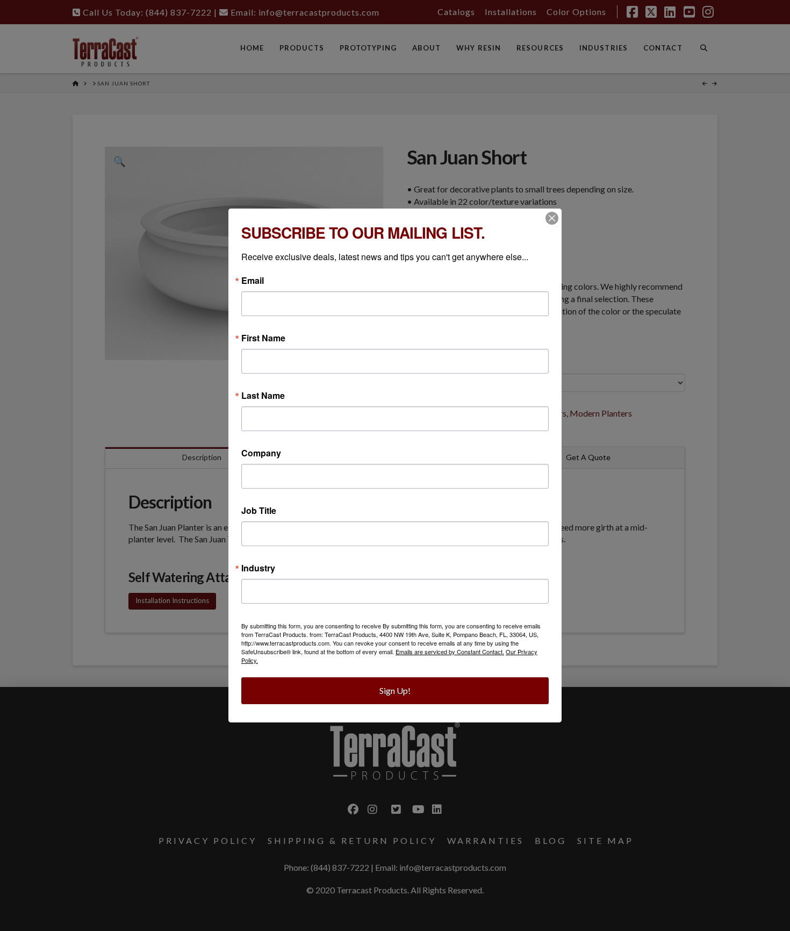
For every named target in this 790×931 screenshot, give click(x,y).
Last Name (263, 395)
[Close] (551, 218)
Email (252, 280)
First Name (263, 338)
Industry (258, 568)
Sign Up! (395, 690)
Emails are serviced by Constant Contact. (450, 651)
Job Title (258, 510)
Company (261, 453)
